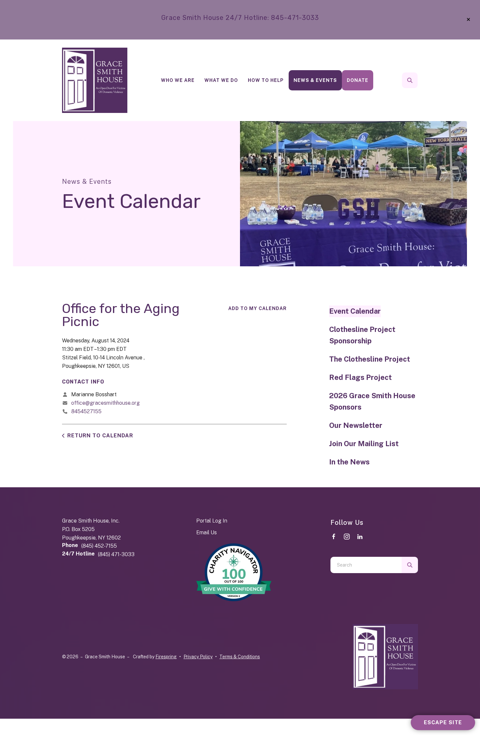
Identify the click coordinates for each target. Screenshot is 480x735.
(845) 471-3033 (116, 554)
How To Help (266, 80)
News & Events (315, 80)
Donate (357, 80)
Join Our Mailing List (364, 443)
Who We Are (178, 80)
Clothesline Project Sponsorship (362, 335)
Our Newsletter (355, 425)
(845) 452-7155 (99, 546)
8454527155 (86, 411)
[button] (468, 19)
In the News (349, 462)
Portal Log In (211, 521)
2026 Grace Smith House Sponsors (372, 401)
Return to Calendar (100, 435)
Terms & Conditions (239, 656)
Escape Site (443, 722)
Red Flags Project (360, 377)
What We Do (221, 80)
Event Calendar (355, 311)
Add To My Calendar (257, 308)
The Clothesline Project (369, 359)
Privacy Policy (198, 656)
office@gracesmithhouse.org (105, 403)
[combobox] (418, 80)
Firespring (166, 656)
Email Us (206, 532)
